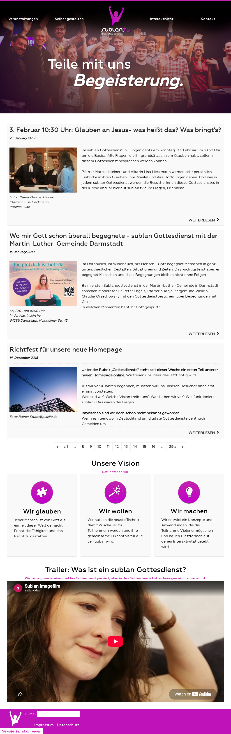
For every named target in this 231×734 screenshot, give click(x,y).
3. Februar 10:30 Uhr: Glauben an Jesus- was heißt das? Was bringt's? (115, 130)
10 (99, 446)
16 (153, 446)
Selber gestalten (69, 19)
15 (144, 446)
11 (108, 446)
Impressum (44, 725)
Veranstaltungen (23, 19)
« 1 (66, 446)
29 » (172, 446)
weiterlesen (202, 220)
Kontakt (208, 19)
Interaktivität (161, 19)
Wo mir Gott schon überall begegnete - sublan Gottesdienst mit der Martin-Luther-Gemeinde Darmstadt (113, 240)
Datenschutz (68, 725)
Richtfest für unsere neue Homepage (65, 349)
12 (117, 446)
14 (135, 446)
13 (126, 446)
